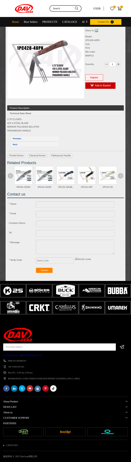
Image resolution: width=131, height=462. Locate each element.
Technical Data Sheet (20, 113)
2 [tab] (66, 320)
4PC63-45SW (44, 187)
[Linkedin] (14, 388)
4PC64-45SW (23, 187)
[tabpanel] (13, 299)
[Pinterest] (45, 388)
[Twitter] (22, 388)
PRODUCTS (49, 21)
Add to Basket (103, 85)
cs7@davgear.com (12, 355)
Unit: (87, 44)
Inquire (94, 77)
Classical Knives (37, 155)
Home (15, 21)
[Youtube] (30, 388)
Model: (88, 36)
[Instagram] (38, 389)
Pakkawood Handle (61, 155)
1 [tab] (61, 320)
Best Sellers (31, 21)
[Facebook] (6, 388)
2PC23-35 (108, 187)
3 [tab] (71, 320)
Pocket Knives (16, 155)
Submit (44, 270)
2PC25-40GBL (65, 187)
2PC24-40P (86, 187)
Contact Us (103, 22)
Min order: (90, 51)
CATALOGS (69, 21)
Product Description (20, 108)
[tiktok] (53, 388)
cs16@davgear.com (32, 355)
